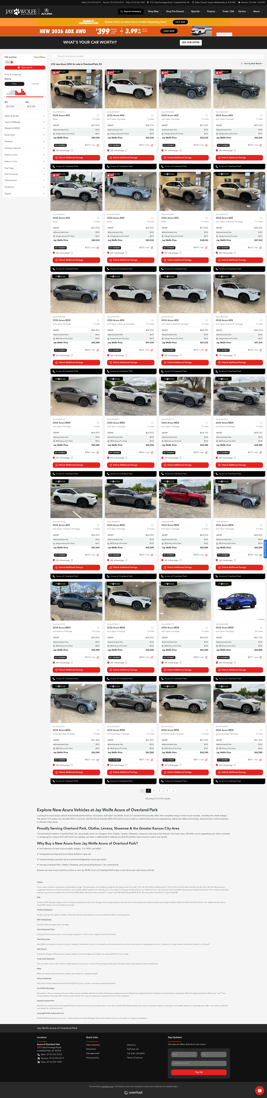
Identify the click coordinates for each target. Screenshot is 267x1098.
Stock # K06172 (167, 419)
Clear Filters (39, 57)
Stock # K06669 (167, 317)
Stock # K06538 (59, 522)
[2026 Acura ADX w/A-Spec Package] (131, 88)
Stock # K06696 (113, 317)
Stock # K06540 (113, 522)
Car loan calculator (136, 1053)
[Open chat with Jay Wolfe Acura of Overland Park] (259, 1090)
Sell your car (133, 1049)
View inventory (93, 1045)
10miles (96, 119)
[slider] (4, 96)
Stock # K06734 (167, 214)
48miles (259, 631)
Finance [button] (211, 11)
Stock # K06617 (59, 419)
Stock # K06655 (113, 112)
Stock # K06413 (222, 419)
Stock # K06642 (167, 112)
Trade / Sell (228, 11)
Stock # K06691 (59, 214)
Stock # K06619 (113, 624)
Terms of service (135, 1058)
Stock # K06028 (222, 624)
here (81, 983)
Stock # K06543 (222, 727)
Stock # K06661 (59, 727)
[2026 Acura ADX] (76, 88)
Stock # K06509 (113, 727)
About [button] (256, 11)
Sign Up (199, 1072)
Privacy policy (92, 1058)
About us (131, 1045)
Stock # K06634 (222, 112)
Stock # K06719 (167, 624)
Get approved (92, 1053)
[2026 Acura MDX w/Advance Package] (239, 396)
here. (114, 983)
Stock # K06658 (59, 317)
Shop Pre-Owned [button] (175, 11)
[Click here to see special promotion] (133, 22)
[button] (168, 2)
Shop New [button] (153, 11)
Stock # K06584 (167, 522)
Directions (91, 1049)
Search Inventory (132, 11)
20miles (150, 324)
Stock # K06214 (59, 624)
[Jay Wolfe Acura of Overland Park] (28, 11)
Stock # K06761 (59, 112)
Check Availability (76, 157)
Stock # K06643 (222, 317)
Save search (26, 68)
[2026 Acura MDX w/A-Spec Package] (76, 293)
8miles (150, 222)
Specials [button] (195, 11)
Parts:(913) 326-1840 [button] (51, 1062)
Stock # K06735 (222, 214)
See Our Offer (190, 43)
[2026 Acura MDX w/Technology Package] (76, 703)
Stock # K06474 (113, 419)
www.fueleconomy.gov (65, 905)
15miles (205, 222)
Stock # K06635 (167, 727)
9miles (150, 119)
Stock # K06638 (113, 214)
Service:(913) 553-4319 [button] (52, 1058)
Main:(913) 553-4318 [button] (51, 1055)
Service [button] (242, 11)
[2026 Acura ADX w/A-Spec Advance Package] (239, 191)
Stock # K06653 (222, 522)
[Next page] (173, 791)
